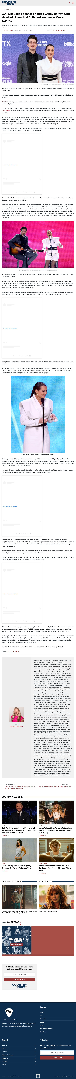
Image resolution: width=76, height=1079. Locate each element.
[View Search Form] (69, 3)
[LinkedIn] (61, 30)
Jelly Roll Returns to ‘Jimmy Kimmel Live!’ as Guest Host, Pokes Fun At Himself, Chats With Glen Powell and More (19, 830)
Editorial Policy (70, 1076)
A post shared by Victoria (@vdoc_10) (22, 355)
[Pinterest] (59, 30)
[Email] (64, 30)
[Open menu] (72, 2)
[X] (56, 30)
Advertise (56, 1076)
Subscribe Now (20, 979)
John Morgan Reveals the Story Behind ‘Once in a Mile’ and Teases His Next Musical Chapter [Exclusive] (19, 912)
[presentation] (19, 812)
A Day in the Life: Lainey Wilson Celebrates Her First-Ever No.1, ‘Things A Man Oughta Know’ (20, 787)
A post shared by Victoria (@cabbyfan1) (22, 533)
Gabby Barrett (5, 9)
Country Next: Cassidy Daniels (48, 911)
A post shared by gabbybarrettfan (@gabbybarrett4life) (22, 192)
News (11, 9)
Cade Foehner (6, 110)
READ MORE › (5, 836)
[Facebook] (54, 30)
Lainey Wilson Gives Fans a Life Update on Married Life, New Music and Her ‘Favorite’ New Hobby (56, 830)
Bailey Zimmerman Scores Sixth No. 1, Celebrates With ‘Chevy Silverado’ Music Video (55, 868)
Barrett (4, 102)
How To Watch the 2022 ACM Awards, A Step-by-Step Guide (55, 786)
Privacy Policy (62, 1076)
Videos (45, 863)
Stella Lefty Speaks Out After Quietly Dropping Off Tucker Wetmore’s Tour (16, 867)
